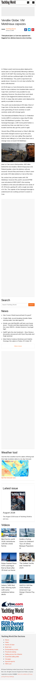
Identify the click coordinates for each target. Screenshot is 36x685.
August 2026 (9, 512)
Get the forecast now (8, 478)
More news (18, 346)
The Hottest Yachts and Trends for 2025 (26, 565)
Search (31, 304)
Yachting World (11, 29)
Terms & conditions (22, 674)
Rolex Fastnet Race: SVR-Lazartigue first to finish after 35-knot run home (9, 566)
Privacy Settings (9, 676)
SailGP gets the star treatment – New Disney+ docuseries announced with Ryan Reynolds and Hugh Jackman (18, 334)
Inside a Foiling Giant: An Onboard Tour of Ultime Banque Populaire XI (26, 543)
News (4, 311)
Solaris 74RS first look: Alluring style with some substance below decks (8, 589)
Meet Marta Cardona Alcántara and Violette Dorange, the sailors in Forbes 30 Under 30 (17, 340)
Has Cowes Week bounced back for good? (17, 315)
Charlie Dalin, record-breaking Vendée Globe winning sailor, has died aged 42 (17, 319)
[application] (18, 152)
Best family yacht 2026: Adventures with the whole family (8, 542)
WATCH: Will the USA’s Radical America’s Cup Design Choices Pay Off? (27, 589)
